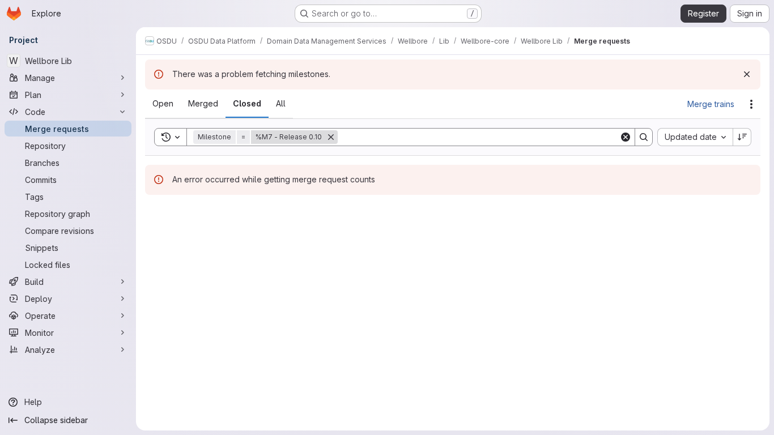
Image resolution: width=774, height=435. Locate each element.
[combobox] (695, 137)
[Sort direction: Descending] (742, 137)
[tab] (163, 103)
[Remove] (331, 137)
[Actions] (751, 104)
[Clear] (625, 137)
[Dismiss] (747, 74)
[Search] (644, 137)
